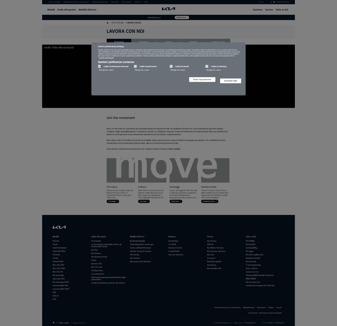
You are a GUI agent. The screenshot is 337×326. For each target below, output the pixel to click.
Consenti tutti (230, 81)
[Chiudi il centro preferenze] (243, 47)
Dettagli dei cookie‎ (106, 70)
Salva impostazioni (202, 79)
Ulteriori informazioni (106, 58)
